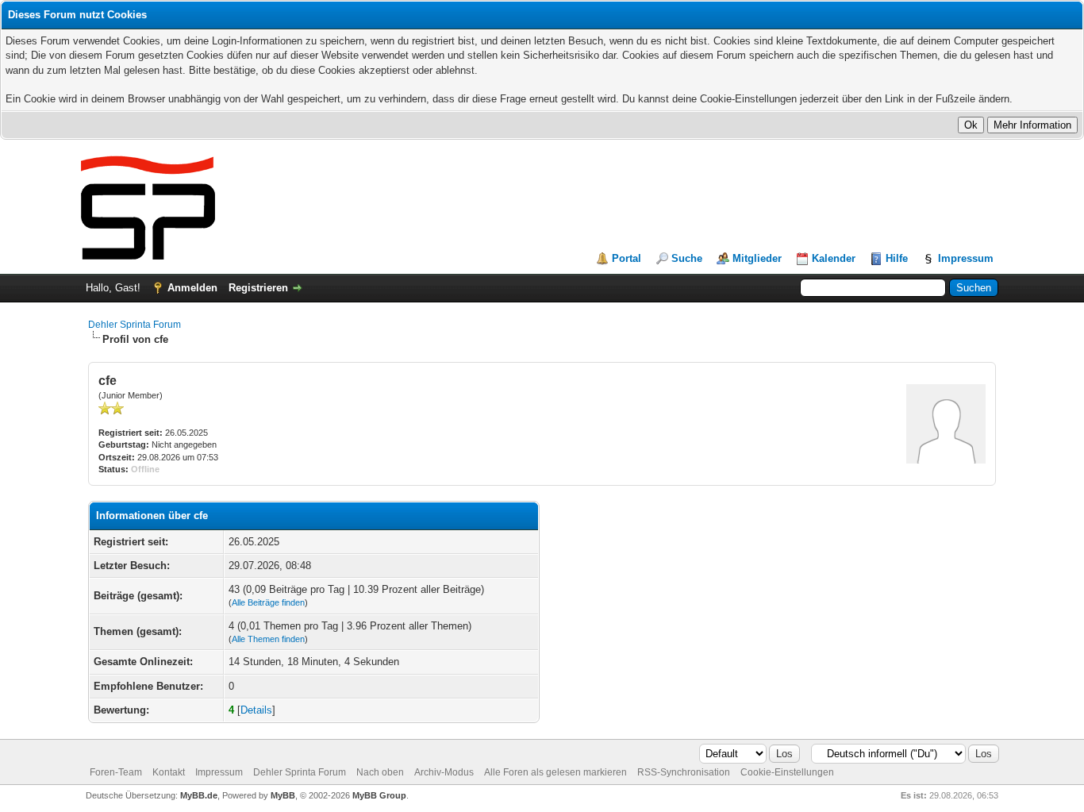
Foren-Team (116, 772)
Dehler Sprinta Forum (134, 324)
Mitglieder (757, 258)
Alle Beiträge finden (268, 602)
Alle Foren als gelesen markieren (555, 772)
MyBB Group (379, 795)
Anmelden (192, 288)
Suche (686, 258)
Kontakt (168, 772)
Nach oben (380, 772)
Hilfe (897, 258)
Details (256, 710)
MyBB (283, 795)
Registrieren (258, 288)
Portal (626, 258)
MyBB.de (198, 795)
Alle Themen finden (268, 639)
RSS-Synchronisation (683, 772)
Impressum (966, 258)
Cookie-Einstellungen (787, 772)
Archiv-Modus (444, 772)
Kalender (833, 258)
